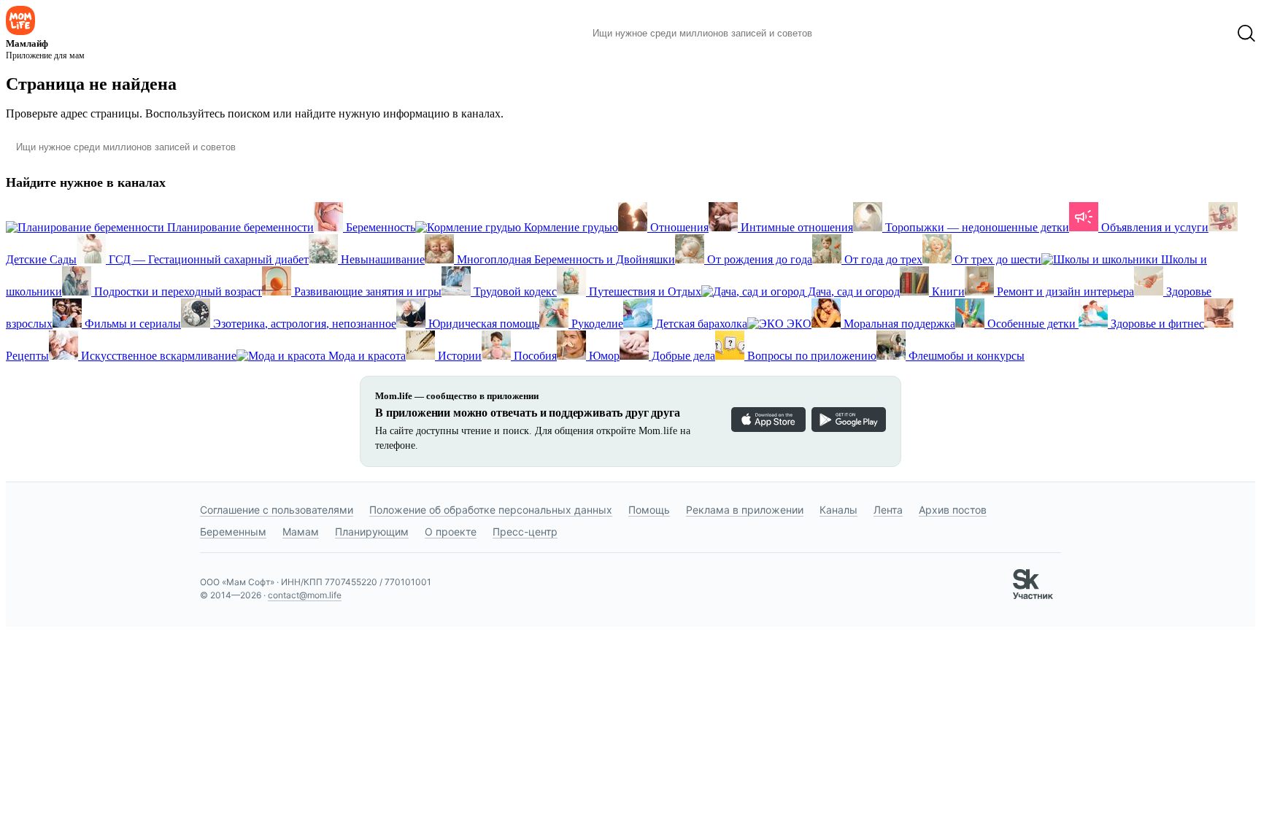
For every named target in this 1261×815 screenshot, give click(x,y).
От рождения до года (758, 259)
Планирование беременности (239, 227)
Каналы (838, 509)
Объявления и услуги (1153, 227)
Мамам (300, 531)
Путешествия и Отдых (643, 291)
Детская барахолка (699, 323)
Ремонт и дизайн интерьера (1064, 291)
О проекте (451, 531)
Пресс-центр (525, 531)
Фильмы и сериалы (131, 323)
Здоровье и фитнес (1156, 323)
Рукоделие (595, 323)
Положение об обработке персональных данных (490, 509)
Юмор (603, 355)
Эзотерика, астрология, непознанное (303, 323)
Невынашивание (381, 259)
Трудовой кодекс (514, 291)
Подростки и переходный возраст (176, 291)
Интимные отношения (795, 227)
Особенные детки (1031, 323)
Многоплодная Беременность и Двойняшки (564, 259)
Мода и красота (365, 355)
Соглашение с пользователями (276, 509)
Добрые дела (682, 355)
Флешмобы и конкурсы (965, 355)
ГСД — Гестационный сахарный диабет (207, 259)
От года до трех (881, 259)
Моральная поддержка (898, 323)
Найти (845, 33)
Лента (888, 509)
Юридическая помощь (482, 323)
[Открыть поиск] (1246, 33)
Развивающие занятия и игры (366, 291)
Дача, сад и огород (852, 291)
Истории (458, 355)
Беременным (233, 531)
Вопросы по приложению (810, 355)
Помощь (649, 509)
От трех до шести (996, 259)
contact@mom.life (305, 595)
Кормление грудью (569, 227)
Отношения (678, 227)
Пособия (534, 355)
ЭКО (797, 323)
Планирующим (372, 531)
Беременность (379, 227)
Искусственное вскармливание (157, 355)
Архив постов (953, 509)
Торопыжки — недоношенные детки (975, 227)
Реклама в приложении (744, 509)
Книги (947, 291)
